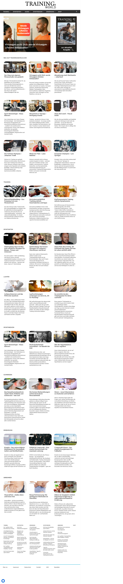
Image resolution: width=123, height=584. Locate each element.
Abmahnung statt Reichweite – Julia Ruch (26, 47)
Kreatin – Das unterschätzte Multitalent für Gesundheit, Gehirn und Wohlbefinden (14, 449)
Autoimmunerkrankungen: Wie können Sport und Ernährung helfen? (35, 547)
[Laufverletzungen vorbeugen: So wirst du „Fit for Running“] (40, 286)
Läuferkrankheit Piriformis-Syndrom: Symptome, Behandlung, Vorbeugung (49, 543)
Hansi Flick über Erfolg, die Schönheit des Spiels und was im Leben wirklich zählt (65, 248)
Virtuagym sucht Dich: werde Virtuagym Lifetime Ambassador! (39, 76)
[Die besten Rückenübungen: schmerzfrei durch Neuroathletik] (40, 384)
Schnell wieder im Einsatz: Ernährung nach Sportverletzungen (35, 533)
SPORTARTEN (17, 11)
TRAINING (6, 11)
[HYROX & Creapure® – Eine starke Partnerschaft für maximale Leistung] (40, 439)
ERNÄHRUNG (50, 11)
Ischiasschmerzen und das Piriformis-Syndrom (13, 295)
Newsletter (57, 567)
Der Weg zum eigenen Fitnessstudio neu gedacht (13, 76)
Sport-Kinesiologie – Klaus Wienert (13, 114)
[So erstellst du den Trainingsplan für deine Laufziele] (65, 286)
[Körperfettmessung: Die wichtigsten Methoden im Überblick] (40, 487)
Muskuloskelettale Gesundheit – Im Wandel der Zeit (39, 346)
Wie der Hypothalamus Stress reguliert (62, 345)
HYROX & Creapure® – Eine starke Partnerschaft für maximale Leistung (39, 449)
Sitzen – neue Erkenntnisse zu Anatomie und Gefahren (64, 393)
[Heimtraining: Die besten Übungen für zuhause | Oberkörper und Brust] (40, 238)
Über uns (5, 567)
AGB (47, 567)
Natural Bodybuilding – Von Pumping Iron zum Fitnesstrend (14, 201)
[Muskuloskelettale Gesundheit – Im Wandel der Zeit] (40, 336)
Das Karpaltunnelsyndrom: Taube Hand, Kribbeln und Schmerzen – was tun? (14, 393)
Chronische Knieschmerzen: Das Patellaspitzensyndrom (48, 554)
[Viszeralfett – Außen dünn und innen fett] (15, 487)
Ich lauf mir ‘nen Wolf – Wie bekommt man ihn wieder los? (22, 544)
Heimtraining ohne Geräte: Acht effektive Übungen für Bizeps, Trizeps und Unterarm (14, 249)
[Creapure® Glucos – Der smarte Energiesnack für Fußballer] (65, 439)
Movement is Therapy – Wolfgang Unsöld (37, 114)
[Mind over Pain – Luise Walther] (40, 145)
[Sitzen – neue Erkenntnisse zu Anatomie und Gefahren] (65, 384)
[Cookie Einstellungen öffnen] (3, 582)
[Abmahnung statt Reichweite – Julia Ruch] (65, 67)
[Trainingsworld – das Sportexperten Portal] (40, 4)
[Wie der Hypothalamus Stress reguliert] (65, 336)
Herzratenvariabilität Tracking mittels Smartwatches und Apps (38, 201)
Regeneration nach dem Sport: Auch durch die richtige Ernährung (9, 542)
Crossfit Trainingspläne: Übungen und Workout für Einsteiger (9, 537)
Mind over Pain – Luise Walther (37, 154)
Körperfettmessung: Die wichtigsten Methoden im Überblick (38, 496)
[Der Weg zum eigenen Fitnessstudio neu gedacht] (15, 67)
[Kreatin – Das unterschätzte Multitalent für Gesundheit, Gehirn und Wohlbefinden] (15, 439)
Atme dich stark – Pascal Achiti (63, 114)
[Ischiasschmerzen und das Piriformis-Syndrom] (15, 286)
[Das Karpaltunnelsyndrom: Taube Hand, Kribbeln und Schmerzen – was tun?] (15, 384)
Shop (59, 11)
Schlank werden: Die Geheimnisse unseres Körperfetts (62, 551)
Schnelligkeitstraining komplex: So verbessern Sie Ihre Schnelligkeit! (9, 532)
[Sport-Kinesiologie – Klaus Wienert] (15, 105)
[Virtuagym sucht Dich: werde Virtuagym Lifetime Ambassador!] (40, 67)
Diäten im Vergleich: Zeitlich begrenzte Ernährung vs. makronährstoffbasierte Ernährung (64, 497)
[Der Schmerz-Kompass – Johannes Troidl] (15, 145)
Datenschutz (27, 567)
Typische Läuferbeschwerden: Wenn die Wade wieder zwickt (49, 549)
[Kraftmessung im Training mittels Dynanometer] (65, 191)
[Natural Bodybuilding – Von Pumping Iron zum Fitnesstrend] (15, 191)
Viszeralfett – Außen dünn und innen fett (14, 495)
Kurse (27, 11)
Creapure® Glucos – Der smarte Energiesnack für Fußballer (63, 449)
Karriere (6, 18)
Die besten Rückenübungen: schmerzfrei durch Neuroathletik (39, 393)
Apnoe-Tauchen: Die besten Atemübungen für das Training (22, 539)
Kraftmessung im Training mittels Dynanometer (63, 200)
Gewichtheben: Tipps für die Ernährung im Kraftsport (35, 552)
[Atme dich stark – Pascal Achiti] (65, 105)
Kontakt (39, 567)
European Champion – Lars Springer (64, 154)
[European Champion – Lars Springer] (65, 145)
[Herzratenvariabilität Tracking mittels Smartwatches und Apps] (40, 191)
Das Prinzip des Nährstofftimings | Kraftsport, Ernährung (34, 539)
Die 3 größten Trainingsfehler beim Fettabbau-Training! (8, 547)
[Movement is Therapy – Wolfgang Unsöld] (40, 105)
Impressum (16, 567)
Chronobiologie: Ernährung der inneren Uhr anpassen (35, 528)
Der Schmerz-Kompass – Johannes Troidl (13, 154)
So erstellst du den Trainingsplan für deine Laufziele (62, 295)
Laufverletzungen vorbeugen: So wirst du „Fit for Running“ (39, 295)
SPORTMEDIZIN (37, 11)
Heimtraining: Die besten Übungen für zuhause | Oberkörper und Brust (38, 248)
